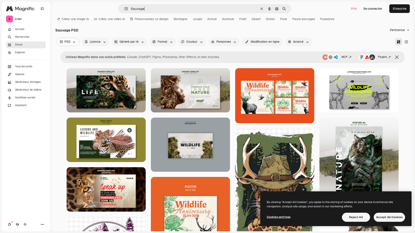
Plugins (382, 57)
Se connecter (372, 9)
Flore (283, 19)
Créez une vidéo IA (112, 19)
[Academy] (17, 224)
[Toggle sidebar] (42, 8)
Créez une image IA (75, 19)
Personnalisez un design (151, 19)
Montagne (180, 19)
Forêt (242, 19)
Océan (270, 19)
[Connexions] (9, 224)
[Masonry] (398, 41)
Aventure (228, 19)
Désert (256, 19)
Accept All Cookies (389, 217)
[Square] (406, 41)
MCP (345, 57)
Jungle (197, 19)
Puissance (327, 19)
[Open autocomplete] (124, 8)
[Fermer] (396, 57)
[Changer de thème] (25, 224)
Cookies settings (278, 217)
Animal (212, 19)
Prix (354, 9)
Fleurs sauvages (303, 19)
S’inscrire (399, 9)
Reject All (356, 217)
